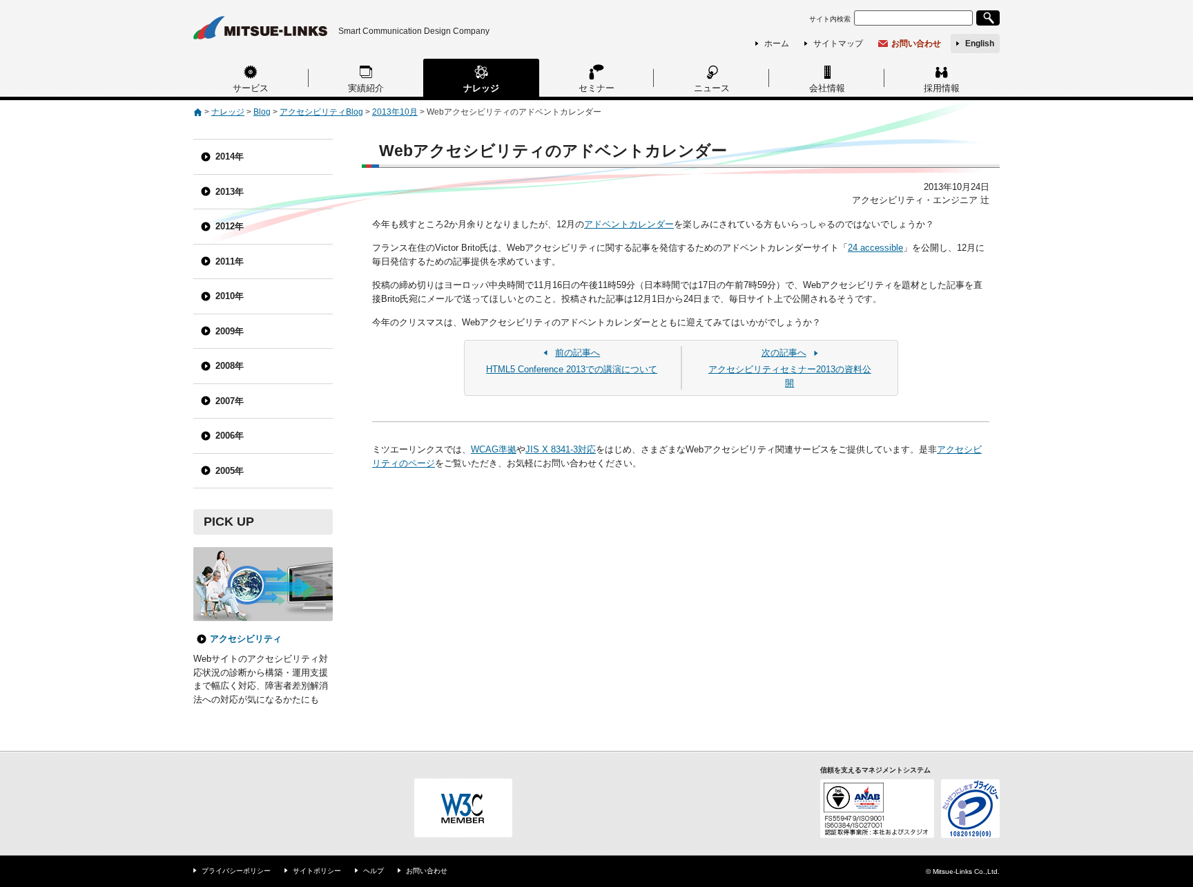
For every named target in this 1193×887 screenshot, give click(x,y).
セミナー (596, 88)
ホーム (776, 43)
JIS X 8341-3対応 (560, 449)
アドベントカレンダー (629, 224)
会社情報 (827, 88)
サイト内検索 (830, 19)
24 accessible (875, 247)
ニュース (712, 88)
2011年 (229, 261)
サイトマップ (838, 43)
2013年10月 (395, 112)
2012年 (229, 226)
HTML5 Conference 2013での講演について (571, 361)
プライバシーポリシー (236, 871)
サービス (251, 88)
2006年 (229, 435)
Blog (262, 112)
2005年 (229, 471)
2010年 (229, 296)
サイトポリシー (317, 871)
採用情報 (942, 88)
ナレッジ (481, 88)
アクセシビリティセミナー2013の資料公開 (789, 367)
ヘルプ (373, 871)
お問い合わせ (916, 43)
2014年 (229, 156)
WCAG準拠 (493, 449)
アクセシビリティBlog (321, 112)
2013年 (229, 192)
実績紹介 (366, 88)
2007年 (229, 401)
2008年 (229, 366)
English (979, 43)
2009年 (229, 331)
